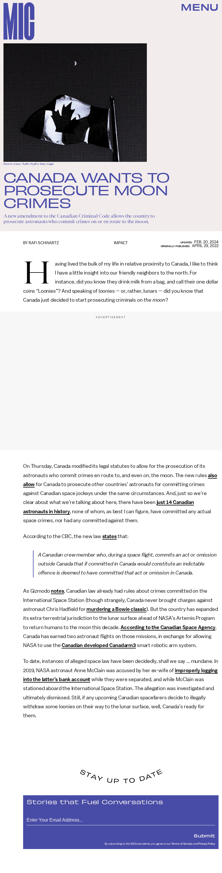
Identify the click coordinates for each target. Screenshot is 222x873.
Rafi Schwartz (44, 243)
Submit (204, 835)
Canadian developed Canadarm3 (99, 645)
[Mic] (18, 21)
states (109, 536)
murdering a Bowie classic (116, 609)
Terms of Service (182, 843)
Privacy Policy (206, 843)
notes (57, 591)
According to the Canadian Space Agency (168, 627)
